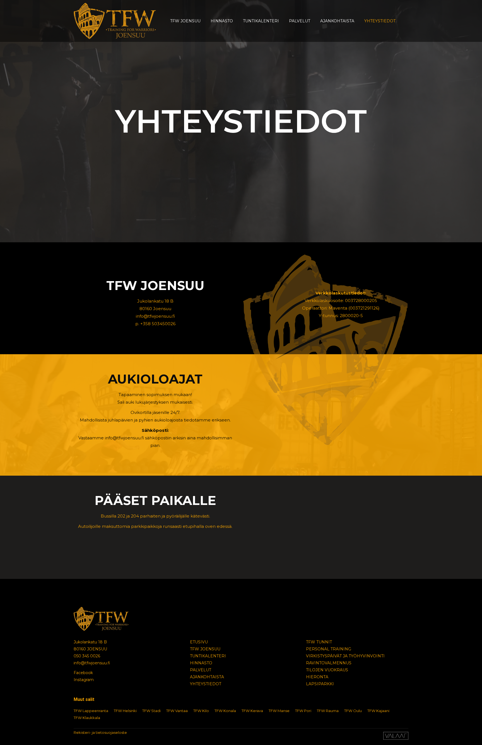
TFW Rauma (328, 710)
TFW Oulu (353, 710)
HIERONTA (317, 676)
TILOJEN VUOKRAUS (327, 669)
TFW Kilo (201, 710)
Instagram (84, 679)
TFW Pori (303, 710)
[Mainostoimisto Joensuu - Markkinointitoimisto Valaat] (395, 738)
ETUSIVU (199, 642)
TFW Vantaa (177, 710)
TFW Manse (279, 710)
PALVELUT (200, 669)
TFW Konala (225, 710)
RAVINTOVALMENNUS (328, 662)
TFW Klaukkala (87, 717)
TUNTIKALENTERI (208, 655)
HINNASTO (201, 662)
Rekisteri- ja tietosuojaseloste (100, 732)
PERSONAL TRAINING (328, 648)
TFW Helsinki (125, 710)
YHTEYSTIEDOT (205, 683)
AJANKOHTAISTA (207, 676)
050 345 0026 (87, 655)
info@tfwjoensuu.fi (92, 662)
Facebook (83, 672)
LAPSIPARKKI (320, 683)
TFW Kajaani (378, 710)
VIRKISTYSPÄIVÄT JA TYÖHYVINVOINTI (345, 655)
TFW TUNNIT (319, 642)
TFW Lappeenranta (91, 710)
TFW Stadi (151, 710)
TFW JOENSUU (205, 648)
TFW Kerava (252, 710)
